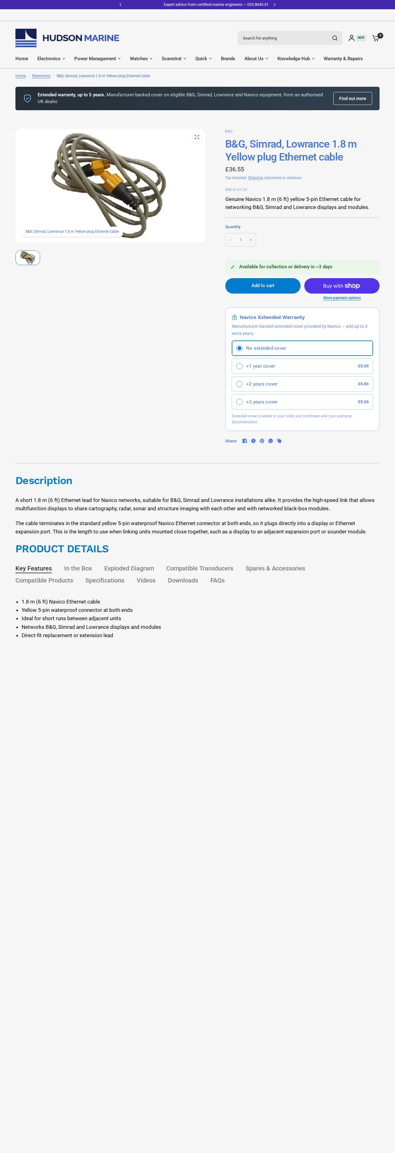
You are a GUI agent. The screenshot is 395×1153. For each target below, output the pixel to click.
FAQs (217, 580)
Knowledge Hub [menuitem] (293, 58)
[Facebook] (244, 441)
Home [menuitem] (21, 58)
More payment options (342, 298)
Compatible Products (44, 580)
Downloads (183, 580)
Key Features (33, 568)
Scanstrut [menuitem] (171, 58)
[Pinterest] (262, 441)
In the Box (78, 568)
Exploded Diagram (129, 568)
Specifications (104, 580)
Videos (146, 580)
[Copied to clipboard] (279, 441)
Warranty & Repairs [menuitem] (343, 58)
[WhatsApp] (270, 441)
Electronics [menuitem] (48, 58)
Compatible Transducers (199, 568)
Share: (231, 441)
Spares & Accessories (275, 568)
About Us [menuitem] (254, 58)
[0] (374, 38)
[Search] (335, 38)
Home (20, 76)
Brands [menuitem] (228, 58)
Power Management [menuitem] (95, 58)
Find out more (352, 98)
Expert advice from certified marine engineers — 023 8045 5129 (197, 4)
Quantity (232, 226)
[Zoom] (197, 137)
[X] (253, 441)
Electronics (41, 76)
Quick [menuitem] (201, 58)
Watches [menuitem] (139, 58)
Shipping (255, 178)
